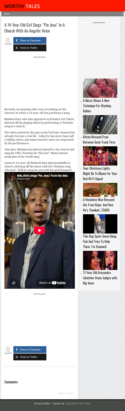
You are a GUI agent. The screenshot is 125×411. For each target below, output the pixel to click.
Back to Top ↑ (66, 393)
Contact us (58, 403)
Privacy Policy (42, 403)
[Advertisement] (39, 82)
